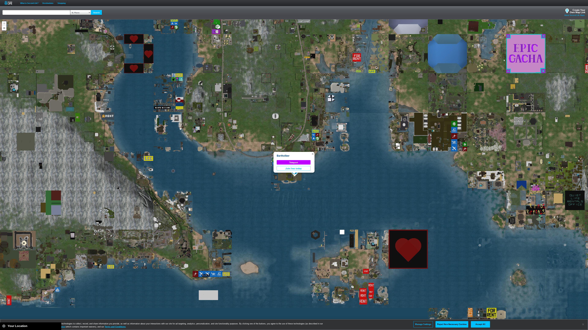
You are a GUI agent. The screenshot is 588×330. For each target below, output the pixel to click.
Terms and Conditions (115, 327)
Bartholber (283, 155)
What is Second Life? (29, 3)
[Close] (583, 324)
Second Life (10, 3)
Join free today (293, 168)
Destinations (47, 3)
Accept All (480, 324)
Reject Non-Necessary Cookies (452, 324)
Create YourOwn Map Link (577, 11)
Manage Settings (423, 324)
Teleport (293, 162)
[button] (313, 154)
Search (96, 13)
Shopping (61, 3)
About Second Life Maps (574, 15)
